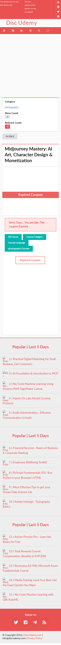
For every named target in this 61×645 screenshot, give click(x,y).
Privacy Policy (34, 638)
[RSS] (58, 2)
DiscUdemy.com (32, 635)
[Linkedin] (58, 7)
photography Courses (18, 249)
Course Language (16, 243)
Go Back (10, 136)
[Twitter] (58, 11)
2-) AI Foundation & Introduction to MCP (33, 373)
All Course (13, 237)
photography (11, 107)
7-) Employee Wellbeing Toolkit (28, 462)
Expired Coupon (30, 260)
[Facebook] (58, 16)
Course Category (34, 237)
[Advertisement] (30, 66)
